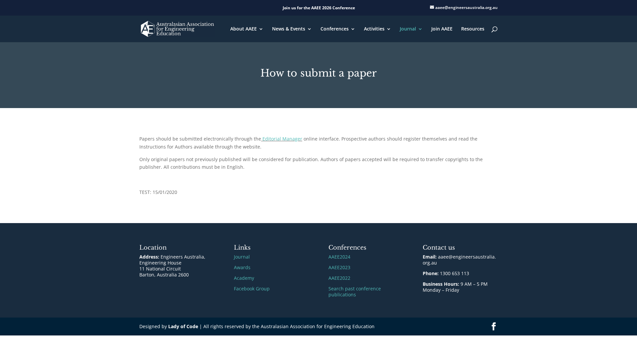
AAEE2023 (339, 267)
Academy (244, 278)
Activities (374, 29)
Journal (408, 29)
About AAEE (243, 29)
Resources (472, 29)
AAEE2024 (339, 257)
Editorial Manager (281, 139)
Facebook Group (252, 288)
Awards (242, 267)
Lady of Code (183, 326)
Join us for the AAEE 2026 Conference (319, 8)
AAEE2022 (339, 278)
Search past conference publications (354, 291)
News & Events (288, 29)
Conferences (334, 29)
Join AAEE (442, 29)
